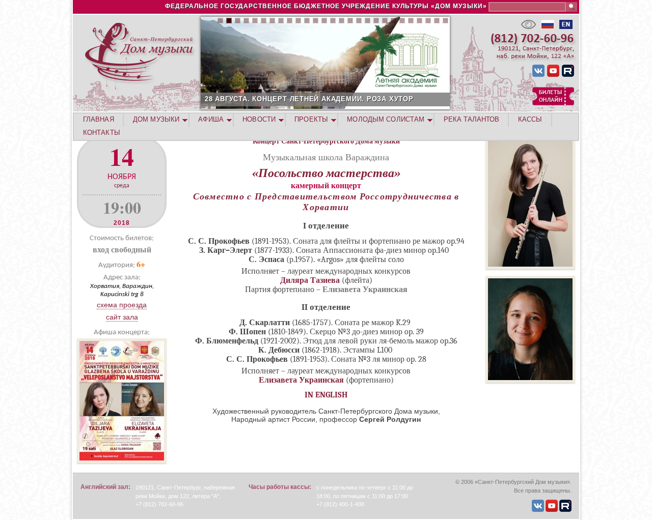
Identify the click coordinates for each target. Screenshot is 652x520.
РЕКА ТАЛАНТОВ (471, 119)
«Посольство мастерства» (326, 173)
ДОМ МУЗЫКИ (156, 119)
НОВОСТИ (259, 119)
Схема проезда (122, 305)
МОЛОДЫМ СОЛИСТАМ (385, 119)
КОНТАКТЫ (101, 132)
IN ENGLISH (326, 394)
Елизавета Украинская (301, 380)
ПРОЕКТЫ (311, 119)
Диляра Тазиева (310, 280)
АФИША (211, 119)
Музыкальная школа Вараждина (326, 157)
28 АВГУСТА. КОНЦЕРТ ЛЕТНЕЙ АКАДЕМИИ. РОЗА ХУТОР (309, 99)
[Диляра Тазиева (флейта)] (530, 267)
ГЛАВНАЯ (98, 119)
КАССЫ (530, 119)
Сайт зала (122, 317)
